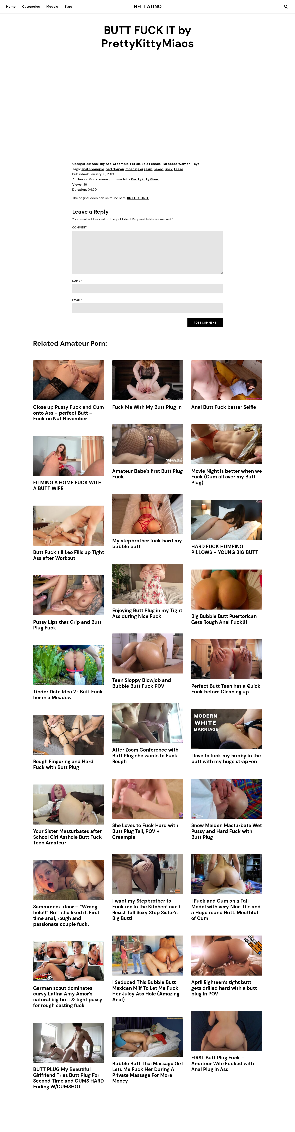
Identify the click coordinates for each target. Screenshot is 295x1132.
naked (158, 169)
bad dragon (115, 169)
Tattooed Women (176, 164)
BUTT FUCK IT (138, 198)
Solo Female (151, 164)
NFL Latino (148, 6)
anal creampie (92, 169)
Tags (68, 6)
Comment (80, 227)
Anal (95, 164)
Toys (195, 164)
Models (52, 6)
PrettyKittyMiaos (145, 179)
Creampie (121, 164)
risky (169, 169)
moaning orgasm (138, 169)
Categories (31, 6)
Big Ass (105, 164)
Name (77, 281)
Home (11, 6)
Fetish (135, 164)
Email (77, 300)
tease (178, 169)
